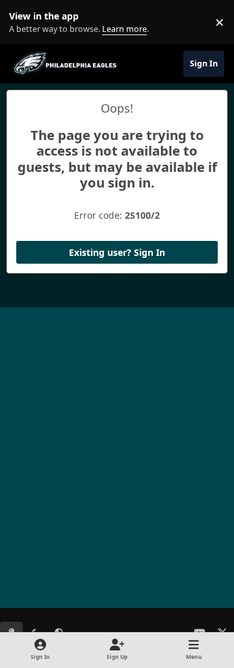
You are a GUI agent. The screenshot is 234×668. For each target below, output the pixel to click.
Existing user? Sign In (117, 252)
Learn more (25, 22)
